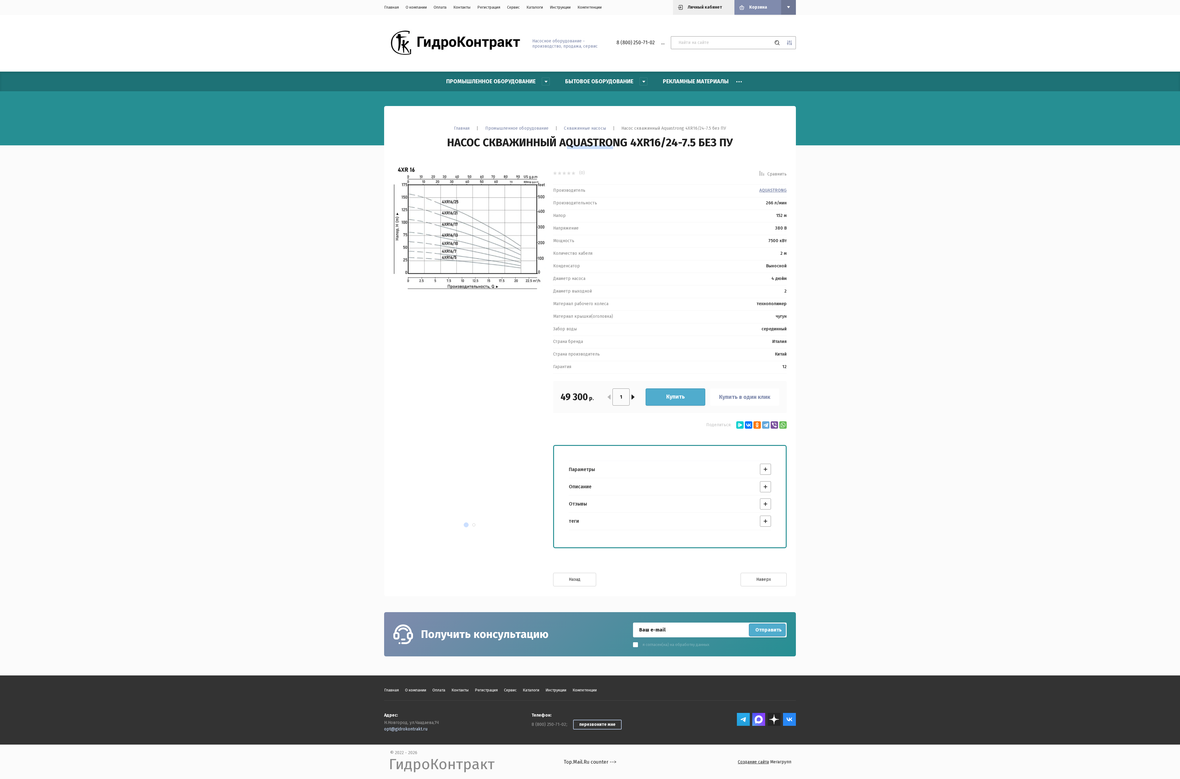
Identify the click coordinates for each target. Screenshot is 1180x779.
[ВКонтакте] (748, 425)
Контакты (461, 7)
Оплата (440, 7)
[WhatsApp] (783, 425)
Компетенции (589, 7)
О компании (416, 7)
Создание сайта (753, 762)
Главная (391, 7)
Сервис (513, 7)
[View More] (739, 82)
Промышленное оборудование (517, 128)
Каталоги (534, 7)
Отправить (768, 630)
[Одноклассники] (757, 425)
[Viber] (774, 425)
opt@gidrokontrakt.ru (405, 729)
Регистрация (488, 7)
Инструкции (560, 7)
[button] (466, 524)
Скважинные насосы (585, 128)
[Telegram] (765, 425)
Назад (574, 579)
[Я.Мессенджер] (740, 425)
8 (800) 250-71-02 (635, 42)
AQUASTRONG (773, 190)
